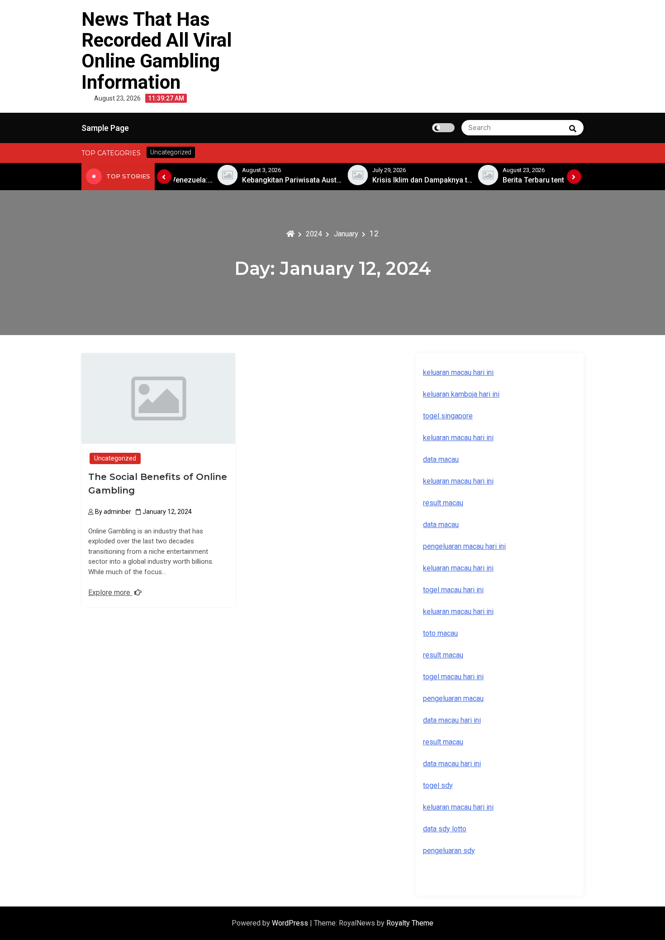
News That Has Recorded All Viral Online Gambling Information (156, 50)
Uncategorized (115, 458)
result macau (443, 655)
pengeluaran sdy (449, 850)
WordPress (291, 923)
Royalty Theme (409, 923)
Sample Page (105, 128)
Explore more (110, 592)
